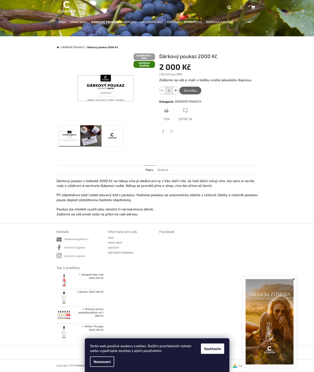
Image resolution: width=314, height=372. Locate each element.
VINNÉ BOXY (115, 242)
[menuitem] (62, 22)
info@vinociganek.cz (76, 238)
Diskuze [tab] (163, 170)
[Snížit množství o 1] (162, 90)
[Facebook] (163, 131)
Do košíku (190, 90)
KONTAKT (113, 247)
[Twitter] (171, 131)
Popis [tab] (149, 170)
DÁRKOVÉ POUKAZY (188, 101)
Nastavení (102, 361)
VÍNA (111, 237)
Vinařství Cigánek (74, 247)
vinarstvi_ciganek (74, 255)
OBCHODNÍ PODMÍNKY (121, 252)
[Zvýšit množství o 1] (175, 90)
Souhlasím (212, 349)
